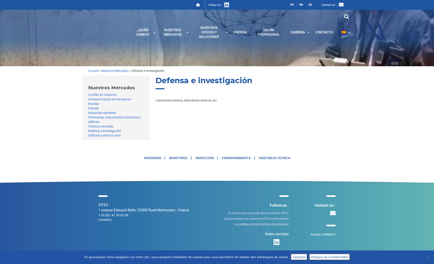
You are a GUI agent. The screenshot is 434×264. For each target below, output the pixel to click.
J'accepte (299, 257)
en (301, 5)
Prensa (240, 32)
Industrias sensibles (102, 113)
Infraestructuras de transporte (109, 99)
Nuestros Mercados (115, 71)
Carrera (297, 32)
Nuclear (93, 104)
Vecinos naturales (100, 126)
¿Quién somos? (142, 32)
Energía (93, 108)
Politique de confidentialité (330, 257)
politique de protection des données (264, 224)
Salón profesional (269, 32)
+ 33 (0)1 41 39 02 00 (113, 215)
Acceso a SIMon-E (323, 234)
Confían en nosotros (102, 95)
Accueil (93, 71)
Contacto (324, 32)
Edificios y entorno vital (104, 135)
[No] (428, 257)
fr (292, 5)
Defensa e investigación (104, 131)
